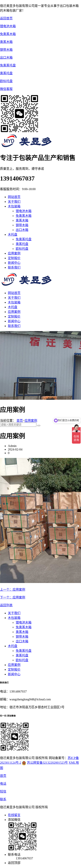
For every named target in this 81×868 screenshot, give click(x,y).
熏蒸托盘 (22, 244)
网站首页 (14, 197)
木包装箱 (14, 302)
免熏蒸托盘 (23, 239)
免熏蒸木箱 (23, 215)
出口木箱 (22, 230)
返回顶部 (14, 862)
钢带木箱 (22, 225)
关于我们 (14, 297)
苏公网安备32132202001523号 (47, 762)
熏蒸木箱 (22, 220)
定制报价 (14, 316)
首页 (20, 420)
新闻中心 (14, 321)
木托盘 (12, 307)
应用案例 (14, 311)
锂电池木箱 (23, 211)
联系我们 (14, 326)
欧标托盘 (22, 248)
